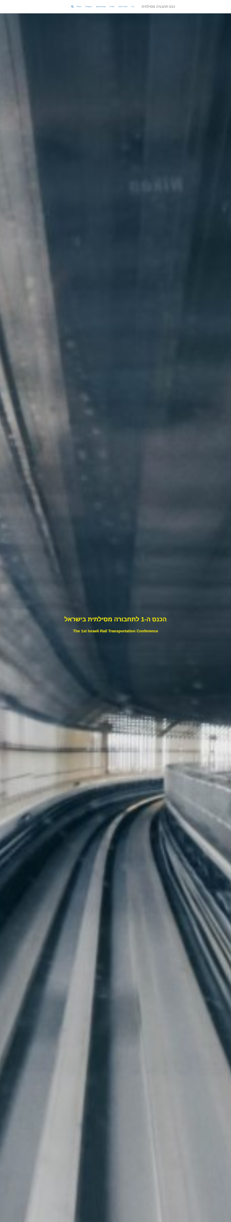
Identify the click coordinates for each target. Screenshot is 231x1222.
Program (88, 6)
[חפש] (71, 6)
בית (133, 6)
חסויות (112, 6)
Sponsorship (101, 6)
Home (79, 6)
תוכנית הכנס (123, 6)
